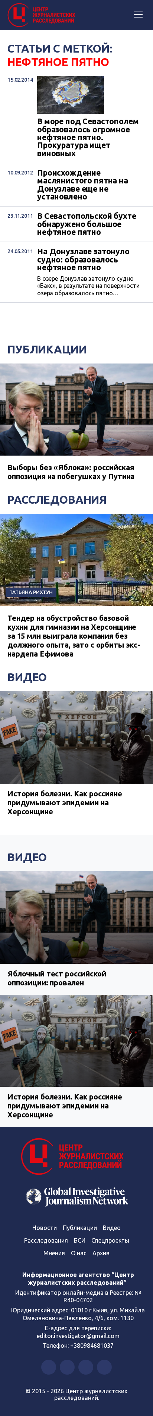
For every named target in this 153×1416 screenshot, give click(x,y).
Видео (27, 677)
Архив (101, 1253)
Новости (44, 1227)
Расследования (57, 499)
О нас (79, 1253)
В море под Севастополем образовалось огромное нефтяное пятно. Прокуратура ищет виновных (88, 137)
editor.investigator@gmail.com (78, 1335)
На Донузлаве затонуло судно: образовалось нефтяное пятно (83, 259)
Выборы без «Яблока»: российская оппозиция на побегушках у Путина (70, 472)
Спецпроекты (110, 1240)
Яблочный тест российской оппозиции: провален (56, 978)
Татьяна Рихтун (31, 592)
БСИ (79, 1240)
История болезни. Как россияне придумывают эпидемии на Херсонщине (64, 802)
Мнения (54, 1253)
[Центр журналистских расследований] (42, 15)
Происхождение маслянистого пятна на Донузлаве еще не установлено (82, 185)
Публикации (47, 349)
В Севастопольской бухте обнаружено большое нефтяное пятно (86, 224)
